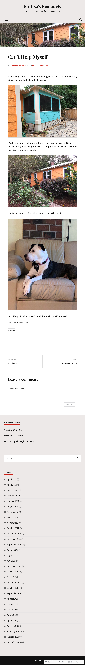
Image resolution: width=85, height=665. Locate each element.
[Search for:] (42, 458)
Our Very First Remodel (15, 436)
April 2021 (11, 479)
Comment (69, 404)
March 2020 (12, 490)
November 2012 (14, 566)
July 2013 (11, 561)
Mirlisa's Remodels (42, 6)
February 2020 (13, 496)
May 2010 (11, 615)
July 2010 (11, 604)
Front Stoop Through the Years (19, 441)
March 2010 (12, 626)
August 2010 (12, 599)
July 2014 (11, 555)
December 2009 (14, 642)
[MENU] (6, 20)
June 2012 (11, 577)
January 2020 (13, 501)
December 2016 (14, 533)
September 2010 (14, 593)
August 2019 (12, 506)
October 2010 (13, 588)
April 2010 (11, 620)
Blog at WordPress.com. (42, 660)
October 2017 (13, 528)
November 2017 (14, 523)
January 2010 (13, 637)
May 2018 (11, 517)
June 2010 (11, 609)
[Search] (78, 20)
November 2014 (14, 539)
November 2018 (14, 512)
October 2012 (13, 572)
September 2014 (14, 544)
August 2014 (12, 550)
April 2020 (12, 485)
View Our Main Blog (13, 430)
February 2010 (13, 631)
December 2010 (14, 582)
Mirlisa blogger (40, 66)
